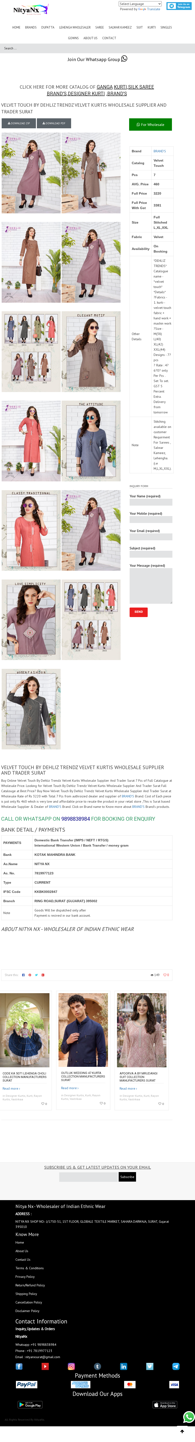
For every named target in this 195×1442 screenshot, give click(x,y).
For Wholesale (152, 124)
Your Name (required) (145, 496)
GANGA (105, 87)
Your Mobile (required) (146, 513)
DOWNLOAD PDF (55, 123)
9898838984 (75, 819)
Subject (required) (142, 548)
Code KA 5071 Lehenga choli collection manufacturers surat (25, 1077)
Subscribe (127, 1177)
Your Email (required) (145, 531)
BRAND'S (57, 93)
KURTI (120, 87)
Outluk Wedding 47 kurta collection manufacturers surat (83, 1076)
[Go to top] (182, 1431)
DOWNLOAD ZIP (20, 123)
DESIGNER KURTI (86, 93)
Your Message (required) (147, 565)
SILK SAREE (141, 87)
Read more (10, 1088)
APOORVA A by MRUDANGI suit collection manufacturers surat (138, 1077)
